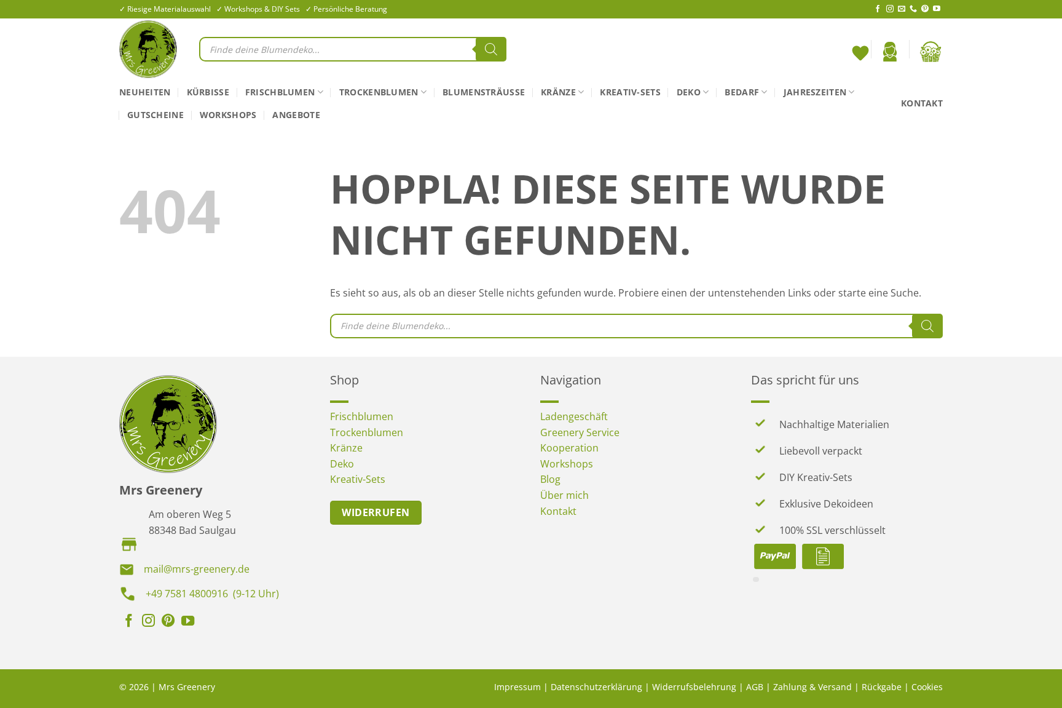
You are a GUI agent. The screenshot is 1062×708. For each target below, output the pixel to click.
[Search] (491, 49)
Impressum (517, 687)
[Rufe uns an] (913, 9)
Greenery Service (580, 432)
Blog (550, 479)
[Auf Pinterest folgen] (925, 9)
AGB (754, 687)
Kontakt (922, 103)
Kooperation (569, 448)
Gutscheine (155, 115)
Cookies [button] (927, 687)
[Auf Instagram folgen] (890, 9)
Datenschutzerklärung (596, 687)
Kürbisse (208, 92)
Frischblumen (280, 92)
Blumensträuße (483, 92)
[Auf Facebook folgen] (877, 9)
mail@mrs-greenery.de (197, 569)
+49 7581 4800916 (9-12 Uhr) (212, 593)
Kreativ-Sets (630, 92)
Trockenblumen (379, 92)
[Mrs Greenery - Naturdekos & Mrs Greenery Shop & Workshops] (150, 49)
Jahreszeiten (815, 92)
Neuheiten (145, 92)
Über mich (564, 495)
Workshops (228, 115)
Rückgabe (882, 687)
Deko (689, 92)
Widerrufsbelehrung (694, 687)
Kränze (558, 92)
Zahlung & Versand (812, 687)
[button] (890, 52)
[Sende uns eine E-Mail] (901, 9)
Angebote (296, 115)
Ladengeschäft (574, 416)
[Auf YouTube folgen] (936, 9)
